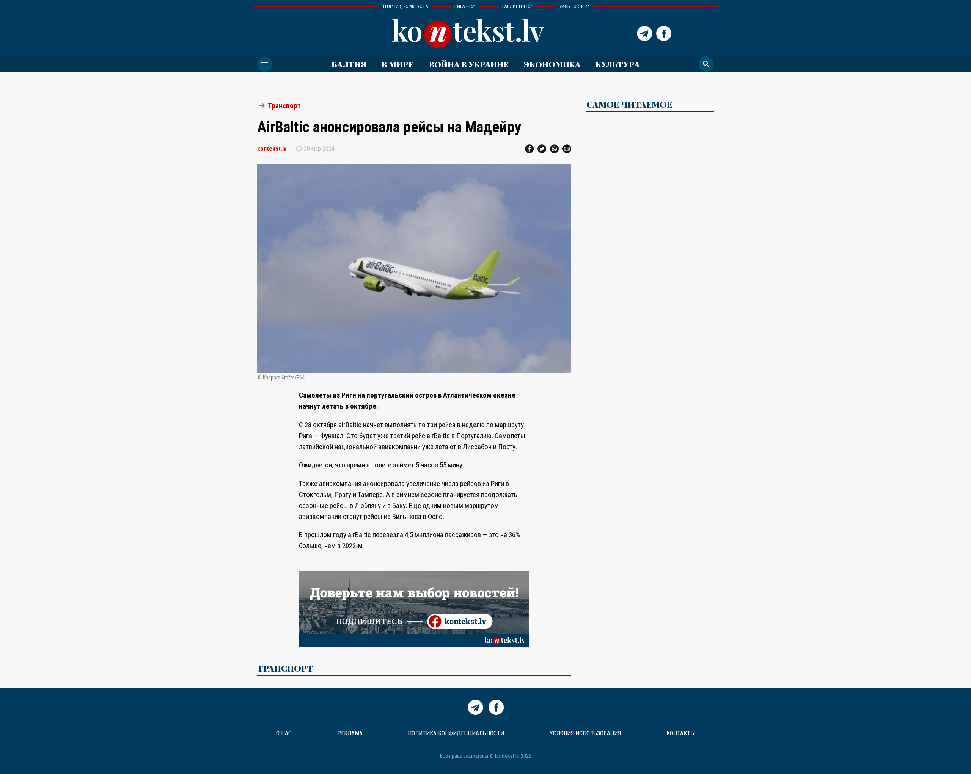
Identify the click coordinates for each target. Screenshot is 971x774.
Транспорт (284, 105)
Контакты (680, 733)
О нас (284, 733)
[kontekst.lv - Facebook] (663, 33)
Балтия (349, 64)
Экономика (552, 64)
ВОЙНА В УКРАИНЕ (469, 64)
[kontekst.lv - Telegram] (644, 33)
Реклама (350, 733)
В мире (398, 64)
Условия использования (585, 733)
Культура (617, 64)
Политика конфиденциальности (456, 733)
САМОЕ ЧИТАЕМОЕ (629, 104)
